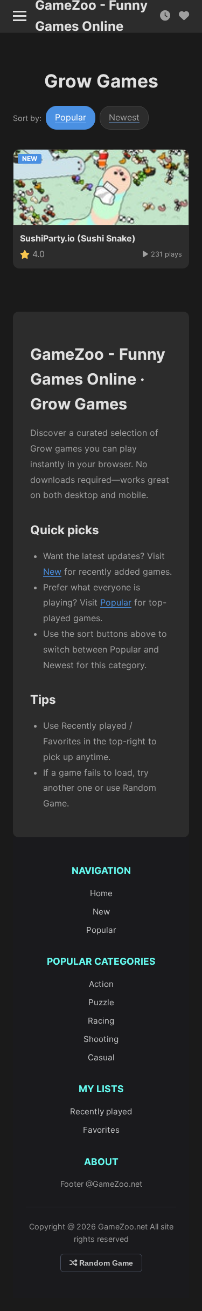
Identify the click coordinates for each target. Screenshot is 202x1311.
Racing (101, 1021)
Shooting (101, 1039)
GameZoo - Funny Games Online (91, 16)
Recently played (101, 1111)
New (52, 571)
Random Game (105, 1263)
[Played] (165, 16)
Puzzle (101, 1002)
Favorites (101, 1130)
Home (101, 893)
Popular (70, 117)
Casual (101, 1057)
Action (101, 984)
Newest (124, 117)
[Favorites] (184, 16)
